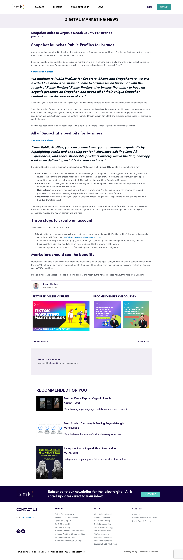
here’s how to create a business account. (82, 237)
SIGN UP (164, 7)
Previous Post (40, 342)
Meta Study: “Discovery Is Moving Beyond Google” (94, 423)
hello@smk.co (28, 517)
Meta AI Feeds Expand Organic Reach (87, 398)
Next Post (145, 342)
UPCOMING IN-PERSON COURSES (114, 296)
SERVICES (59, 509)
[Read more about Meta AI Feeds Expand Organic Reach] (49, 403)
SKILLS (97, 509)
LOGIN (150, 7)
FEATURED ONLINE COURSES (51, 296)
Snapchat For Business (42, 71)
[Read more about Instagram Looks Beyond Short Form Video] (49, 462)
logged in (54, 363)
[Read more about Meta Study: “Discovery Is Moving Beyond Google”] (49, 429)
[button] (35, 316)
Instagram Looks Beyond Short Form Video (90, 448)
